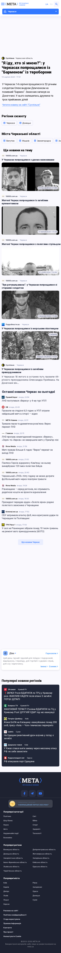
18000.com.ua (11, 459)
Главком (9, 433)
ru (51, 4)
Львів (5, 896)
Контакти (7, 928)
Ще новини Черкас (30, 542)
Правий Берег (12, 397)
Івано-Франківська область (15, 862)
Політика (7, 816)
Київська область (40, 862)
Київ (27, 719)
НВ (7, 407)
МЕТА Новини (11, 420)
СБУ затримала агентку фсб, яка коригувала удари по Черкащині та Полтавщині (30, 517)
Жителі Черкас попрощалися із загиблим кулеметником (25, 202)
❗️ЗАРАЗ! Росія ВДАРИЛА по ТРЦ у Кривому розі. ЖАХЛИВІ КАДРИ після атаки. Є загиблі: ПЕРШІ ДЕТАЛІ (28, 696)
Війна (35, 821)
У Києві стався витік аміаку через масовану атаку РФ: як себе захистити (30, 750)
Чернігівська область (12, 871)
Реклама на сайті (10, 911)
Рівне (35, 883)
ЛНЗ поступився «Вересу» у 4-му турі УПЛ (24, 400)
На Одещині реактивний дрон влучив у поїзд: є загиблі (29, 737)
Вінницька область (11, 850)
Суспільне (10, 365)
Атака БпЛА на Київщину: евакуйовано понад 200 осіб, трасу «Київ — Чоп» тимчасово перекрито (30, 724)
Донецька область (11, 854)
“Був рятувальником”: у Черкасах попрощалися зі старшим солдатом (29, 286)
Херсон (6, 904)
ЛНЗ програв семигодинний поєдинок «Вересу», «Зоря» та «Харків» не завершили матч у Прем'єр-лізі (30, 438)
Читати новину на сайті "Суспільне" (21, 104)
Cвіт (34, 816)
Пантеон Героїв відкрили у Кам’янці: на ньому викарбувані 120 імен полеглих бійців (26, 464)
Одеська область (40, 867)
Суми (18, 732)
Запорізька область (41, 858)
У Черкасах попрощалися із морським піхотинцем (30, 328)
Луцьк (6, 900)
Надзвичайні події (10, 833)
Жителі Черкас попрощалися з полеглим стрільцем (31, 244)
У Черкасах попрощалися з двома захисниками (28, 159)
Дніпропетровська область (44, 850)
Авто (5, 829)
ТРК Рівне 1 (10, 525)
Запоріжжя (37, 887)
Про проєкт (8, 932)
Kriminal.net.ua (12, 512)
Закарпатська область (13, 858)
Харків (6, 887)
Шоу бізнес (8, 821)
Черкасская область (24, 58)
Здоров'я (36, 829)
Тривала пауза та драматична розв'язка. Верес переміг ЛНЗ (26, 425)
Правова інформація (12, 923)
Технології (37, 833)
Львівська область (11, 867)
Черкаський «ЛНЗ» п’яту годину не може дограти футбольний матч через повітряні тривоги (28, 477)
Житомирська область (42, 854)
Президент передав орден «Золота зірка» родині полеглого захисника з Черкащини (28, 504)
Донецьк (36, 896)
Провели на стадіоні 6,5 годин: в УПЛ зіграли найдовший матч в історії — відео (26, 412)
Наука (6, 825)
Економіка (7, 838)
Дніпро (6, 891)
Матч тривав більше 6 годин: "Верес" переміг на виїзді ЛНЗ (27, 451)
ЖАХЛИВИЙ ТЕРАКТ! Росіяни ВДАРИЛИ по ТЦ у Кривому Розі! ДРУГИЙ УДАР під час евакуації (30, 711)
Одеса (29, 758)
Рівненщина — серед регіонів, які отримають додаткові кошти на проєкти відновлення (26, 491)
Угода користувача (11, 919)
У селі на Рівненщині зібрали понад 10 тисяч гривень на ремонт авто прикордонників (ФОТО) (30, 530)
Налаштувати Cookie (12, 936)
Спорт (35, 825)
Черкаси (23, 156)
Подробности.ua (13, 324)
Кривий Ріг (22, 689)
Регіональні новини (24, 4)
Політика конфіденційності (14, 915)
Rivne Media (11, 446)
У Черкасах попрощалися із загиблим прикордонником (22, 371)
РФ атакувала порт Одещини (19, 761)
